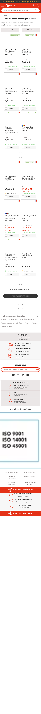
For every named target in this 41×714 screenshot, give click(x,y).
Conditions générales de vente (29, 504)
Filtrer (30, 30)
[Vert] (8, 214)
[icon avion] (37, 390)
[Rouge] (7, 48)
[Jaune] (6, 48)
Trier (10, 30)
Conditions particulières (11, 504)
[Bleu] (5, 48)
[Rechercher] (36, 10)
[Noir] (6, 214)
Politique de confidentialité (11, 498)
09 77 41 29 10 (25, 406)
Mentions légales (29, 493)
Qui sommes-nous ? (11, 493)
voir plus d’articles (20, 297)
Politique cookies (29, 497)
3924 (15, 406)
